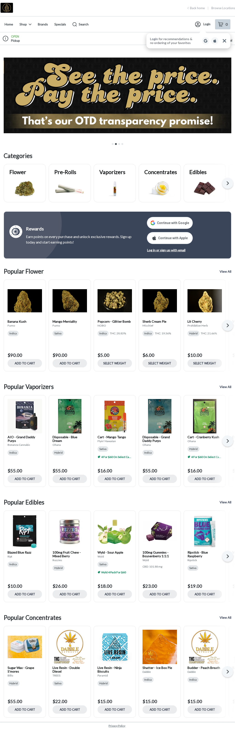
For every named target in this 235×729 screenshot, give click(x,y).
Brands (43, 24)
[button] (188, 40)
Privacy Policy (117, 725)
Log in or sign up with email (166, 250)
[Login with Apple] (214, 40)
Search (84, 24)
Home (9, 24)
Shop (23, 24)
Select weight (114, 363)
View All (225, 271)
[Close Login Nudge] (224, 41)
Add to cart (25, 363)
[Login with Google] (205, 40)
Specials (60, 24)
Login (206, 24)
